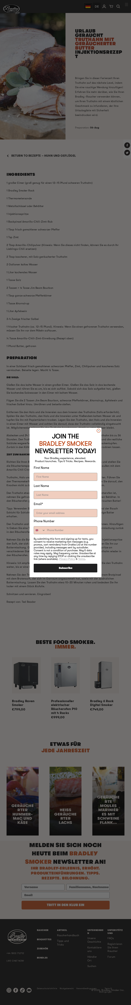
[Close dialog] (98, 430)
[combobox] (39, 530)
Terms (81, 559)
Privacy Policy (67, 559)
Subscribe (65, 568)
